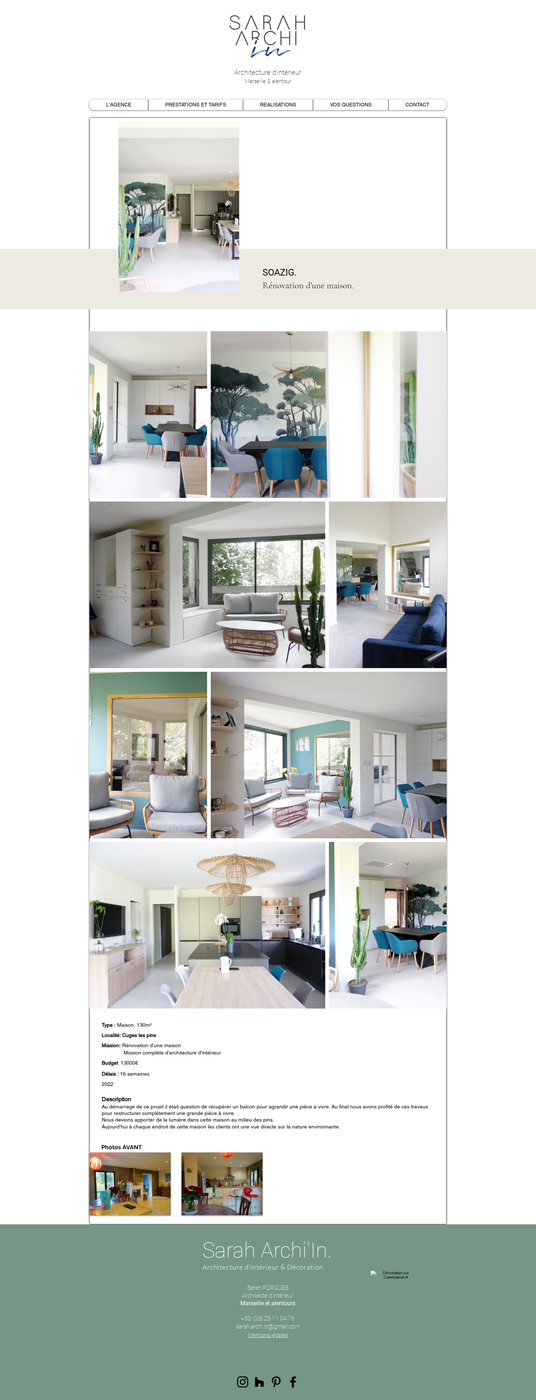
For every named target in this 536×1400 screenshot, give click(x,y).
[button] (130, 1184)
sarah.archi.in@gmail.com (268, 1326)
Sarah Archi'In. (267, 1250)
